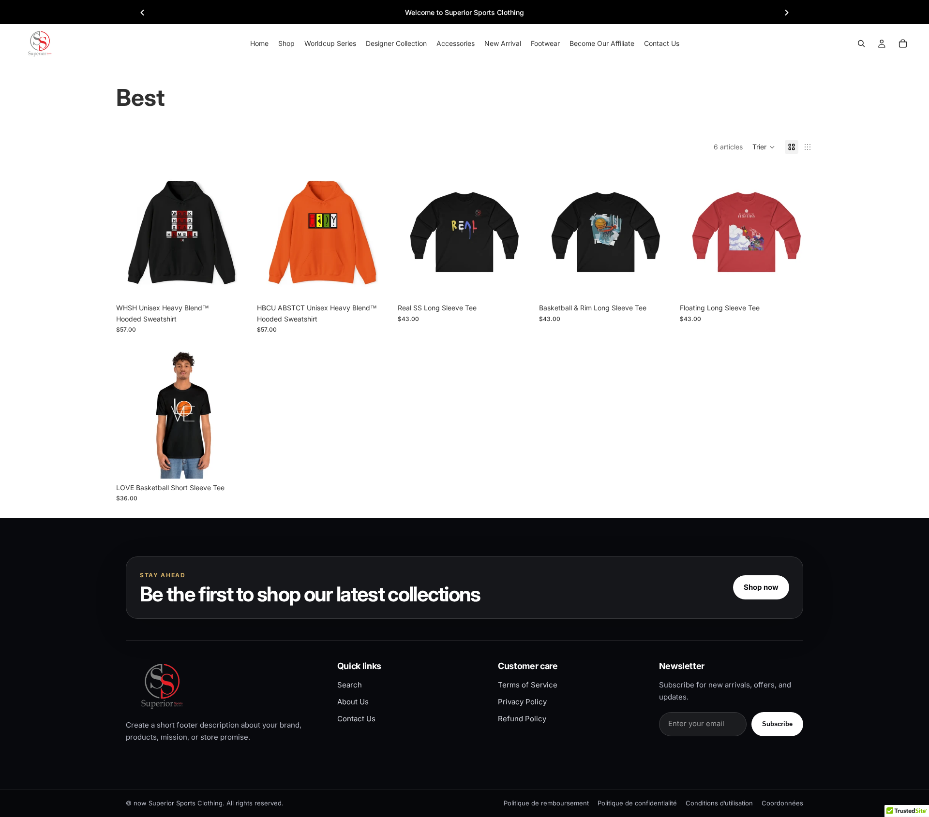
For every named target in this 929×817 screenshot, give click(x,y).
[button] (763, 147)
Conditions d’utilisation (719, 803)
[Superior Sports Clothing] (223, 686)
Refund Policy (522, 718)
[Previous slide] (142, 12)
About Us (353, 701)
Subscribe (777, 724)
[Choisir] (234, 284)
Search (349, 684)
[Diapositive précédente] (130, 232)
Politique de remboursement (546, 803)
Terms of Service (527, 684)
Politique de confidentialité (637, 803)
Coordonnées (782, 803)
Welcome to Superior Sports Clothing (464, 12)
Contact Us (356, 718)
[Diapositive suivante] (234, 232)
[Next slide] (786, 12)
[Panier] (903, 43)
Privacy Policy (522, 701)
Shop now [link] (761, 587)
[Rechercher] (861, 43)
